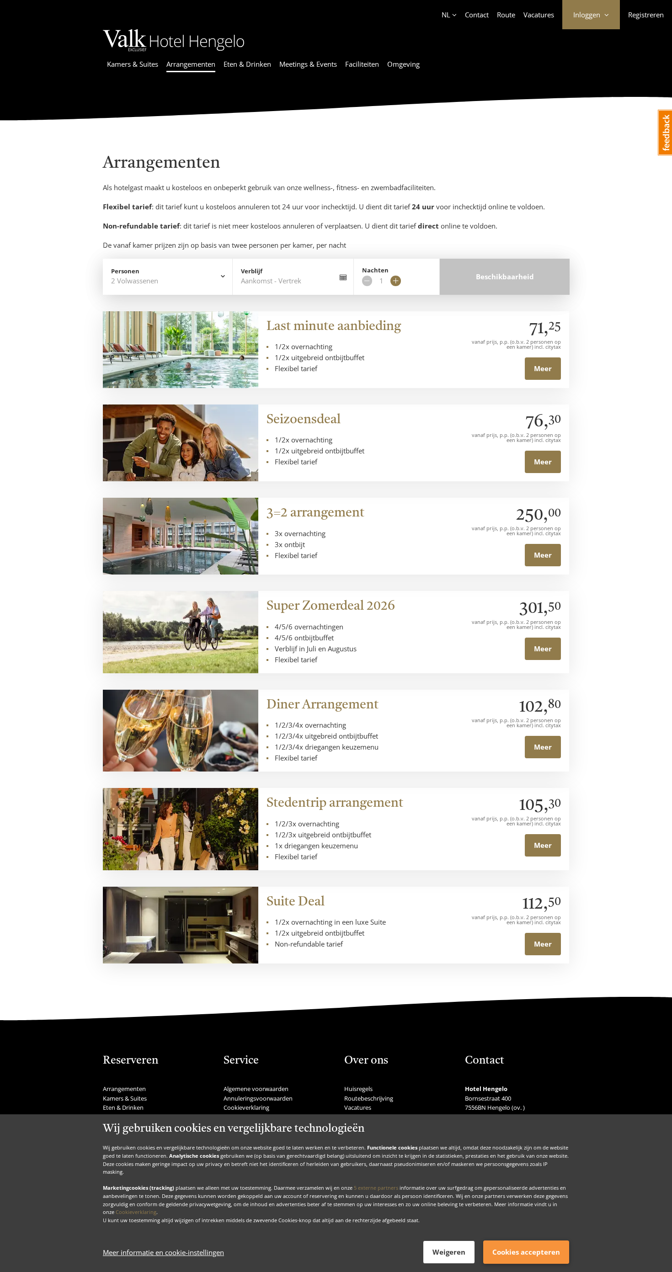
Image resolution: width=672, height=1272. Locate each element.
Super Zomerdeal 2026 (331, 606)
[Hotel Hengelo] (173, 52)
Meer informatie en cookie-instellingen (163, 1252)
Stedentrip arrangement (335, 803)
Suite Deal (296, 902)
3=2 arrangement (315, 513)
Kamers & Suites (132, 64)
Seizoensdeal (304, 420)
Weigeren (448, 1251)
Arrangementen (190, 64)
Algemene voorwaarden (256, 1089)
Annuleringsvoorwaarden (258, 1098)
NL (446, 14)
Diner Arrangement (323, 705)
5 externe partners (376, 1187)
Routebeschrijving (368, 1098)
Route (506, 14)
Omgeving (403, 64)
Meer (543, 368)
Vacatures (538, 14)
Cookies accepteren (526, 1251)
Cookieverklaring (136, 1211)
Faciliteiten (362, 64)
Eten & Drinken (247, 64)
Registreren (646, 14)
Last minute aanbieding (334, 326)
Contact (477, 14)
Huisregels (358, 1089)
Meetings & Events (308, 64)
